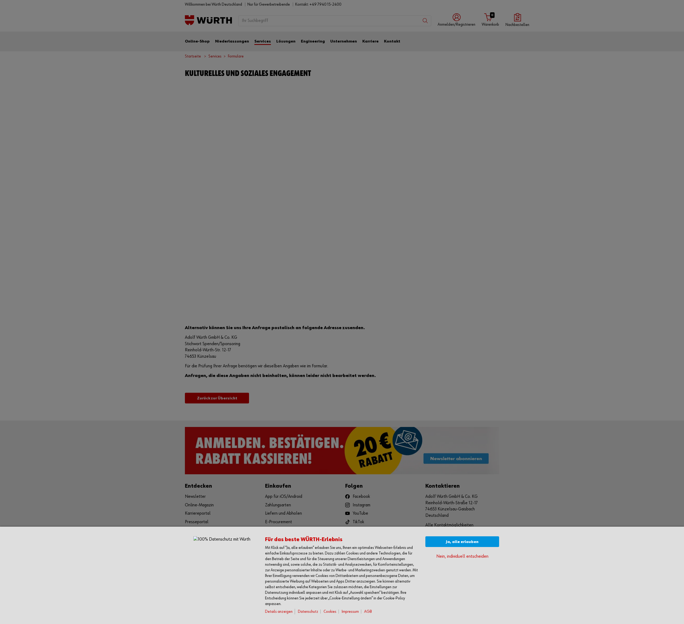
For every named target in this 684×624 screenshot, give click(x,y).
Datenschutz (308, 612)
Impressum (350, 612)
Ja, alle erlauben (462, 542)
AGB (368, 612)
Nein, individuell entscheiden (462, 556)
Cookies (330, 612)
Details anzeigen (279, 612)
